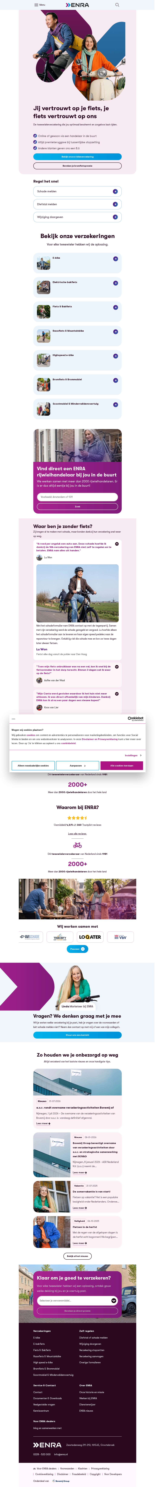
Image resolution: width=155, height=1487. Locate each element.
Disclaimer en (89, 739)
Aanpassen (76, 765)
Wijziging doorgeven (50, 217)
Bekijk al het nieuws (77, 1256)
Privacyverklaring (108, 739)
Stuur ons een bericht (77, 1035)
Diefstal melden (47, 204)
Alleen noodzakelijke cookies (33, 765)
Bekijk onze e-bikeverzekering (78, 156)
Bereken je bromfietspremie (77, 166)
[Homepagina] (77, 5)
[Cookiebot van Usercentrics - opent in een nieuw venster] (130, 719)
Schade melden (46, 191)
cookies (31, 735)
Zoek (77, 506)
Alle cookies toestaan (121, 765)
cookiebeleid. (68, 743)
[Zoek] (117, 5)
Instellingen (131, 755)
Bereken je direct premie (77, 1311)
